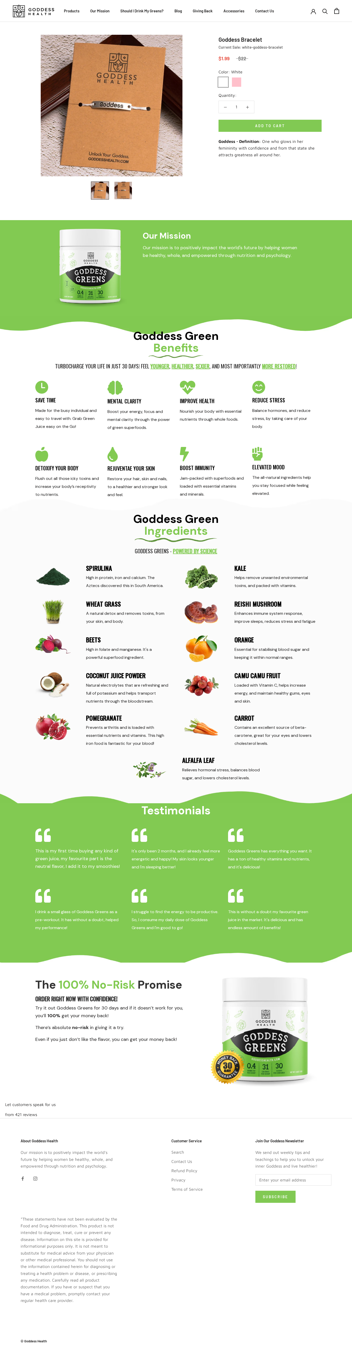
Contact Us (264, 10)
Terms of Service (187, 1189)
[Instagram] (35, 1178)
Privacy (178, 1180)
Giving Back (203, 10)
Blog (178, 10)
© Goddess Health (34, 1341)
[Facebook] (23, 1178)
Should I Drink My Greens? (142, 10)
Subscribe (275, 1197)
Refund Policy (184, 1170)
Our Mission (100, 10)
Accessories (233, 10)
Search (177, 1152)
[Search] (325, 11)
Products (71, 10)
